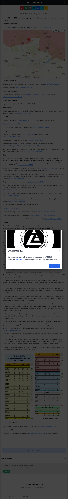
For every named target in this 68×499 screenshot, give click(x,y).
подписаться (20, 260)
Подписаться (54, 266)
